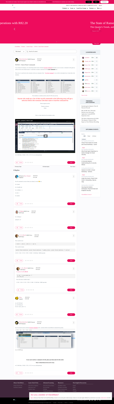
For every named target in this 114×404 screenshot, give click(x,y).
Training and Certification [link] (48, 391)
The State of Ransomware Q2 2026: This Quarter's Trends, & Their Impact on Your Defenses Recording (90, 120)
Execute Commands (48, 67)
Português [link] (75, 391)
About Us (66, 402)
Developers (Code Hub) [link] (62, 387)
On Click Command (49, 73)
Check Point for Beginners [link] (33, 385)
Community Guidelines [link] (17, 387)
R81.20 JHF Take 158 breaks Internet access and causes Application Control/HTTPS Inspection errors (88, 113)
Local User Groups (81, 8)
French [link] (74, 387)
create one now (104, 397)
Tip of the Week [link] (46, 387)
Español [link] (74, 385)
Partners (91, 8)
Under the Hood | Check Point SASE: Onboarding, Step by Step (89, 180)
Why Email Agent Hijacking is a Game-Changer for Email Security (89, 153)
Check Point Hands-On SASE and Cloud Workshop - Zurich (89, 143)
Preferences (104, 1)
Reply (71, 162)
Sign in (32, 397)
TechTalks (45, 389)
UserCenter (71, 402)
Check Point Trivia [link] (31, 387)
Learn (71, 8)
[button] (88, 2)
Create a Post (96, 43)
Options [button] (75, 46)
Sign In (100, 5)
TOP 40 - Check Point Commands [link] (41, 46)
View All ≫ (84, 95)
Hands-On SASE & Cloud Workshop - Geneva (88, 170)
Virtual (83, 147)
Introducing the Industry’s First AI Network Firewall (89, 106)
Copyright (54, 402)
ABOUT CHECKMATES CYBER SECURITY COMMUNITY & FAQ (81, 5)
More (98, 8)
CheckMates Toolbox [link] (62, 385)
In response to (22, 271)
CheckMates (17, 46)
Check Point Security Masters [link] (48, 385)
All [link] (84, 136)
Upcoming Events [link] (61, 391)
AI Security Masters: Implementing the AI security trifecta (88, 163)
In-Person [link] (94, 136)
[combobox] (51, 51)
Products (65, 8)
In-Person (84, 139)
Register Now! (22, 31)
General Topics (29, 46)
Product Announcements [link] (62, 389)
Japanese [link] (74, 389)
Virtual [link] (88, 136)
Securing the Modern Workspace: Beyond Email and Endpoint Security (89, 188)
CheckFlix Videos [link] (31, 389)
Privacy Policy (49, 1)
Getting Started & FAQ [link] (17, 385)
